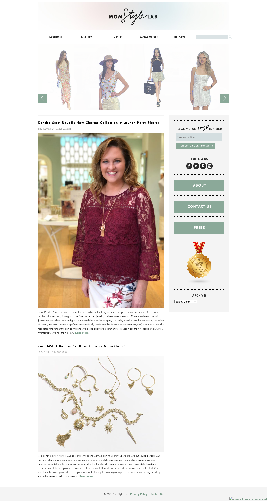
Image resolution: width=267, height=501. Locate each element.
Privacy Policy (139, 494)
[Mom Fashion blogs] (199, 283)
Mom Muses (149, 37)
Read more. (82, 332)
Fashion (55, 37)
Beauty (86, 37)
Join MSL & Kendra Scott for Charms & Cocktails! (81, 346)
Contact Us (156, 494)
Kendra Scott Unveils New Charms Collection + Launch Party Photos (99, 123)
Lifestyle (180, 37)
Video (118, 37)
